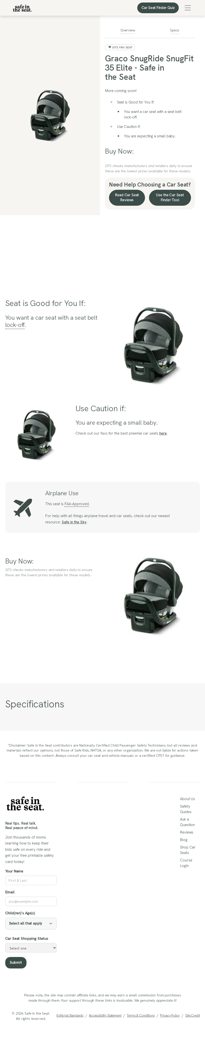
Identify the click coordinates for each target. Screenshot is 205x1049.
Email (9, 892)
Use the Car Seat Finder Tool (170, 197)
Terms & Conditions (140, 1015)
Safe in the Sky (74, 522)
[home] (22, 7)
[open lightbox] (50, 115)
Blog (183, 839)
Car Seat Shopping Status (26, 938)
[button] (188, 7)
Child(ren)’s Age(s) (20, 913)
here (163, 433)
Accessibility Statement (105, 1015)
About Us (187, 798)
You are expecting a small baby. (150, 136)
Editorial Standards (70, 1015)
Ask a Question (187, 822)
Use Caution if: (129, 126)
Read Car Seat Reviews (127, 197)
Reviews (186, 832)
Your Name (14, 871)
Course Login (186, 863)
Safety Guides (185, 809)
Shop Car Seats (188, 850)
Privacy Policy (170, 1015)
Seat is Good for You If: (135, 102)
